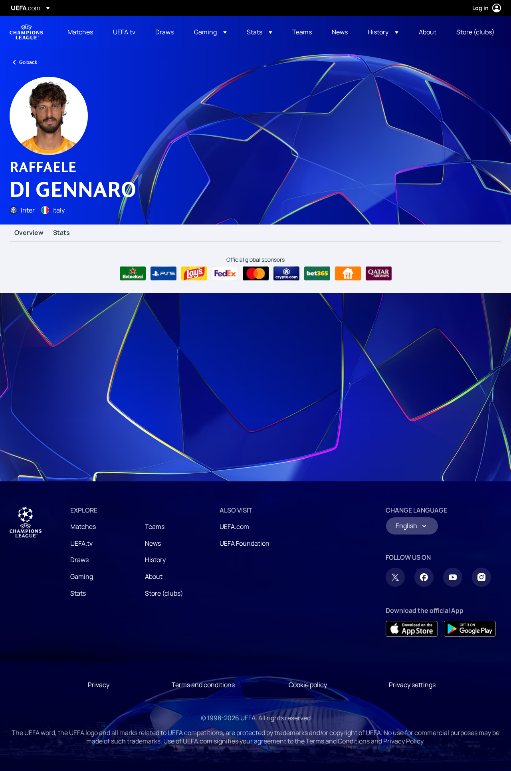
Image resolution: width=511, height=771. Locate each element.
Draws (79, 559)
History (155, 559)
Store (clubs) (164, 593)
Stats (61, 232)
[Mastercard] (256, 273)
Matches (83, 526)
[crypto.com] (286, 273)
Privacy (98, 684)
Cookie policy (308, 684)
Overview (29, 232)
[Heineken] (133, 273)
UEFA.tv (81, 543)
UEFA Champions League (26, 32)
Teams (154, 526)
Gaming (81, 576)
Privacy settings (412, 684)
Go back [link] (28, 62)
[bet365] (317, 273)
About (153, 576)
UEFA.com (234, 526)
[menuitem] (80, 32)
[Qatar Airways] (379, 273)
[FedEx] (225, 273)
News (153, 543)
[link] (80, 32)
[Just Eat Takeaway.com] (348, 273)
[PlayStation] (163, 273)
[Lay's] (194, 273)
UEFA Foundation (244, 543)
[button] (210, 32)
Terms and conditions (203, 684)
